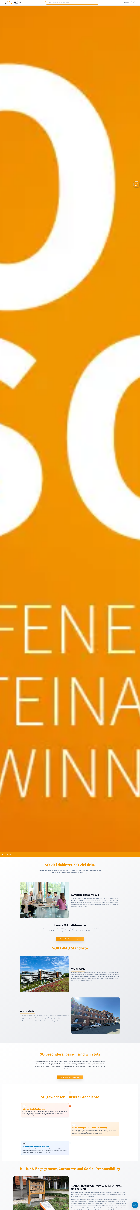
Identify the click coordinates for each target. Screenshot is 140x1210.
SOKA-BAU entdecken (13, 855)
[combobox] (72, 2)
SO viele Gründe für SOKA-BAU (70, 1077)
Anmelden (126, 3)
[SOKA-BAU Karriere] (2, 854)
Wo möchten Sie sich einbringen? (70, 939)
